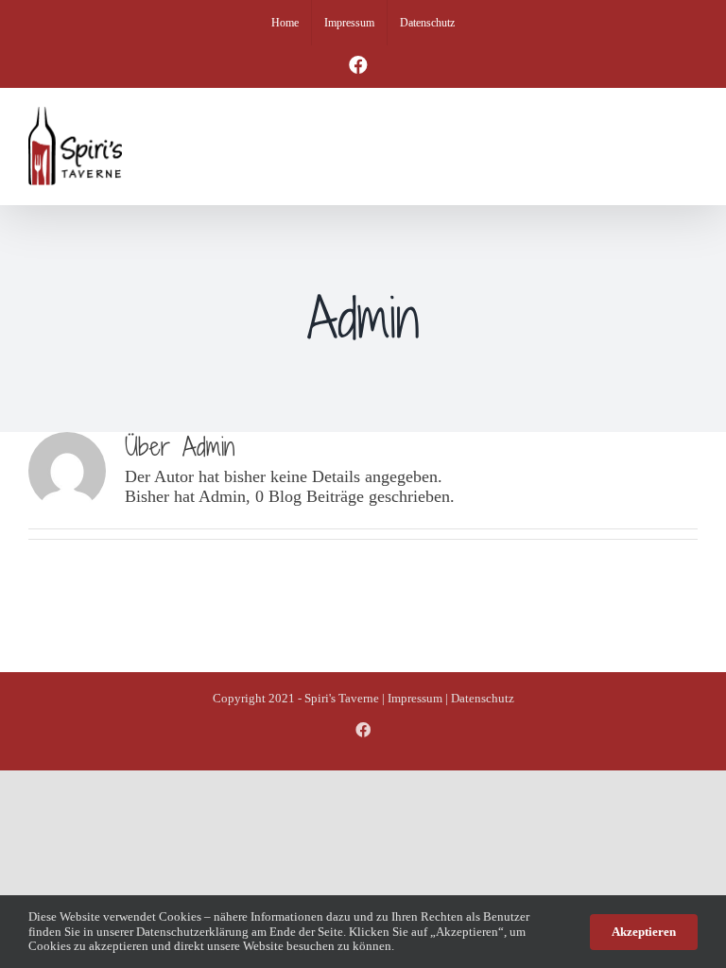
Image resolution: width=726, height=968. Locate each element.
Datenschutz (482, 698)
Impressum (415, 698)
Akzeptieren (644, 932)
